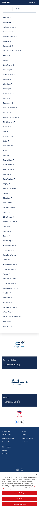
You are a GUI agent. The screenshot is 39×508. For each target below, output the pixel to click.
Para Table (10, 255)
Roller (9, 169)
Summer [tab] (8, 9)
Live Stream (24, 442)
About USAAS (6, 434)
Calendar (23, 434)
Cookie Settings (19, 493)
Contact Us (5, 442)
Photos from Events (27, 438)
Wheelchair (12, 51)
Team (9, 269)
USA (8, 65)
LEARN (12, 365)
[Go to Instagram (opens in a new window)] (22, 422)
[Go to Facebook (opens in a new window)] (17, 422)
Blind (8, 217)
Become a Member (8, 438)
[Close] (36, 474)
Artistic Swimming (9, 27)
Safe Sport (5, 454)
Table (8, 250)
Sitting (10, 307)
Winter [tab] (18, 9)
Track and (9, 283)
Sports (30, 2)
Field (9, 122)
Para (8, 22)
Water (8, 312)
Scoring (4, 450)
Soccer (10, 222)
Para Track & (10, 288)
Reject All (19, 498)
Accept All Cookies (19, 504)
